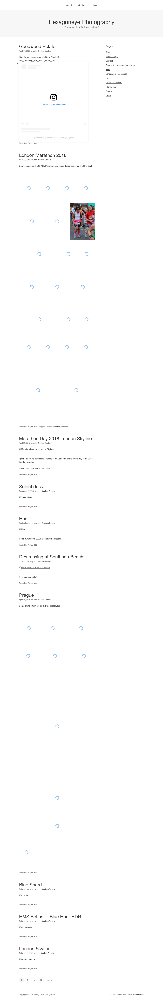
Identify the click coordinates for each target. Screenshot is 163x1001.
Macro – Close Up (114, 82)
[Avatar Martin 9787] (31, 287)
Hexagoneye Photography (81, 21)
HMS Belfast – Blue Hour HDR (50, 916)
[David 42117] (68, 254)
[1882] (67, 188)
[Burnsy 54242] (57, 287)
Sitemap (109, 91)
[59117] (86, 254)
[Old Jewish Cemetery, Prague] (57, 798)
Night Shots (111, 86)
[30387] (57, 221)
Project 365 (32, 143)
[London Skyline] (27, 959)
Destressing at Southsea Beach (51, 556)
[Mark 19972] (47, 347)
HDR (108, 69)
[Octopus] (67, 347)
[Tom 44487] (86, 347)
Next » (49, 980)
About (69, 5)
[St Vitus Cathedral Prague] (28, 656)
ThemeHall (139, 994)
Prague (26, 595)
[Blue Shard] (25, 895)
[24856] (31, 221)
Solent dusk (31, 486)
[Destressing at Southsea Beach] (34, 567)
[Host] (22, 529)
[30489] (82, 221)
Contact (81, 5)
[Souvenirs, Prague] (26, 852)
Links (94, 5)
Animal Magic (112, 56)
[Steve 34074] (39, 254)
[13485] (86, 188)
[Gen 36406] (86, 319)
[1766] (47, 188)
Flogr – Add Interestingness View (121, 65)
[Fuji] (68, 319)
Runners (64, 426)
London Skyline (34, 948)
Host (24, 518)
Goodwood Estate (37, 46)
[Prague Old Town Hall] (28, 628)
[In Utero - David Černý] (84, 656)
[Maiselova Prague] (81, 628)
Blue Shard (30, 884)
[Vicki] (38, 390)
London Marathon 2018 (42, 155)
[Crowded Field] (39, 319)
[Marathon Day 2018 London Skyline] (36, 449)
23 (41, 980)
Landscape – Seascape (116, 73)
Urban (108, 95)
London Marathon (53, 426)
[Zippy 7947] (76, 390)
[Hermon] (28, 347)
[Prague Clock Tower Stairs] (53, 628)
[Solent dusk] (25, 497)
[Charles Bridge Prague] (57, 825)
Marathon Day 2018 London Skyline (55, 438)
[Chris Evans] (82, 287)
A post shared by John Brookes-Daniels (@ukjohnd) (53, 138)
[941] (28, 188)
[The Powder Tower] (57, 726)
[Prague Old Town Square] (55, 656)
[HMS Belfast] (25, 927)
